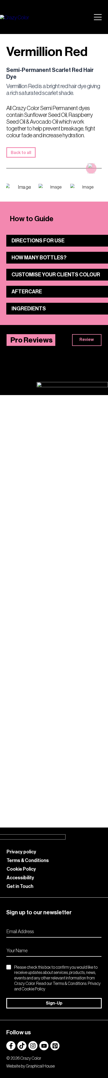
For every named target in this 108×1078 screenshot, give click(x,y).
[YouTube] (43, 1045)
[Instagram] (32, 1045)
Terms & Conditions (28, 860)
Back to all (21, 153)
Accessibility (20, 878)
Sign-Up (54, 1003)
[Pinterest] (55, 1045)
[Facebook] (10, 1045)
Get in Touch (20, 886)
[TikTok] (21, 1045)
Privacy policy (21, 852)
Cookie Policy (21, 869)
